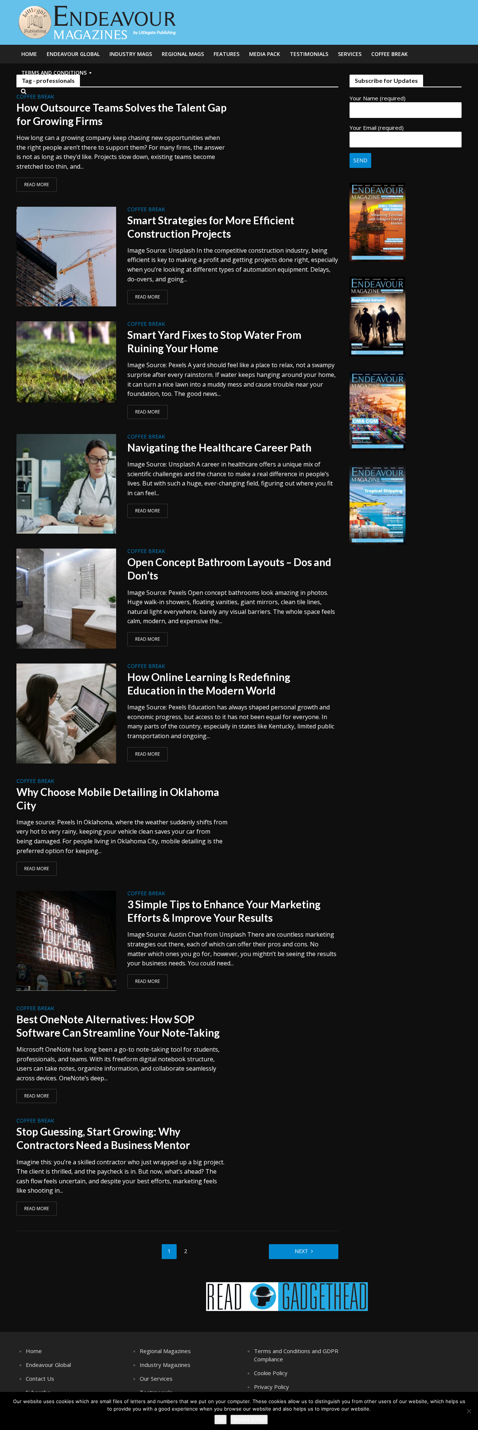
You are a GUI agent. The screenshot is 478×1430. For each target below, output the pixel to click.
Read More (36, 184)
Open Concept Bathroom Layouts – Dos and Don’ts (229, 569)
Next (301, 1251)
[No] (468, 1411)
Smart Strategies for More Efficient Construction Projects (210, 227)
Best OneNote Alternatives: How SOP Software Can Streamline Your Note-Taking (118, 1026)
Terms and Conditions (54, 72)
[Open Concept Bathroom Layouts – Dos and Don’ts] (66, 598)
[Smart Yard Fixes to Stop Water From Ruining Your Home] (66, 361)
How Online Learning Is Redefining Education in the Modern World (208, 684)
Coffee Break (389, 53)
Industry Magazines (165, 1364)
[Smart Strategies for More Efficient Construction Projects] (66, 256)
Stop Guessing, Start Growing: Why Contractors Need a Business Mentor (103, 1138)
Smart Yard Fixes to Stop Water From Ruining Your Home (214, 341)
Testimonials (309, 53)
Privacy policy (249, 1420)
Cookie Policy (271, 1373)
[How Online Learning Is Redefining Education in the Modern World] (66, 713)
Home (29, 53)
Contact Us (40, 1378)
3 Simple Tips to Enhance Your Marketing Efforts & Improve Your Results (223, 911)
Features (226, 53)
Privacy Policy (271, 1386)
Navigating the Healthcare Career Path (219, 447)
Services (349, 53)
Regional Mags (183, 53)
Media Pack (264, 53)
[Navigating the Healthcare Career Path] (66, 483)
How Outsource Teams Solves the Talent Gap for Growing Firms (121, 114)
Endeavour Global (73, 53)
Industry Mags (130, 53)
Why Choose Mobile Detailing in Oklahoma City (117, 799)
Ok (220, 1420)
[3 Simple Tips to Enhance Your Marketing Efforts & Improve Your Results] (66, 940)
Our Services (156, 1378)
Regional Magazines (165, 1351)
